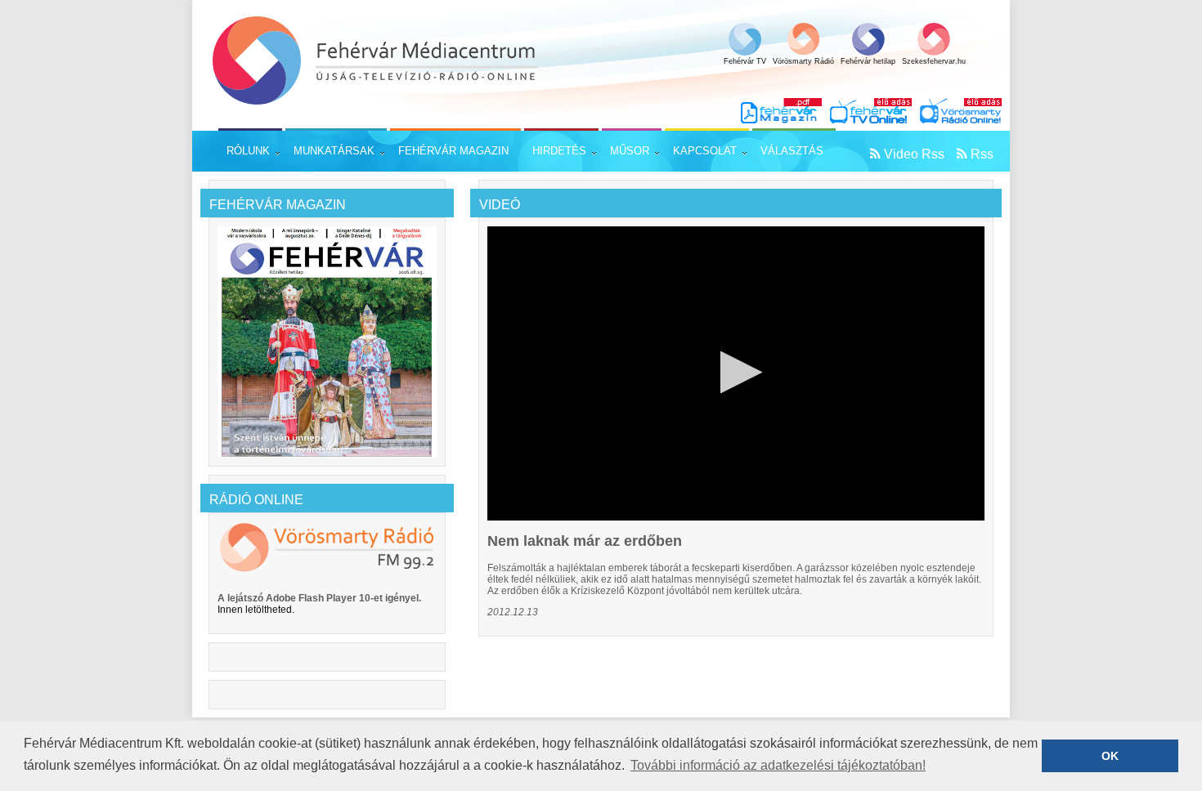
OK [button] (1110, 755)
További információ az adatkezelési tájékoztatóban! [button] (778, 765)
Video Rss (914, 154)
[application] (735, 373)
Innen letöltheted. (256, 609)
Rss (982, 154)
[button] (736, 372)
